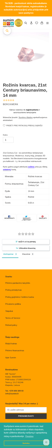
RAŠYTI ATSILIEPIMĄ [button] (27, 242)
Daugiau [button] (29, 436)
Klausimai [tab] (26, 254)
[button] (7, 31)
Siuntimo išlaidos (26, 117)
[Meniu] (47, 23)
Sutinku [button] (26, 443)
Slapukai (9, 311)
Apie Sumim (10, 357)
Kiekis (5, 135)
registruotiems (32, 110)
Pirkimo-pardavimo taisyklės (17, 283)
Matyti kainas (11, 343)
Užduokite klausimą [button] (27, 248)
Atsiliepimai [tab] (8, 254)
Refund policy (11, 325)
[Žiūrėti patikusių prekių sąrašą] (36, 23)
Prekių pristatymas (13, 290)
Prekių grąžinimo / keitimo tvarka (19, 297)
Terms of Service (12, 318)
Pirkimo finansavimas (14, 350)
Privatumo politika (13, 304)
